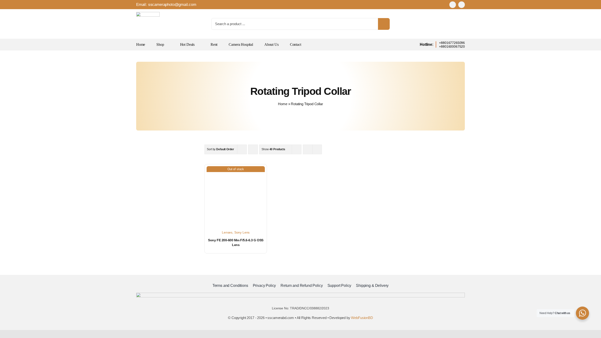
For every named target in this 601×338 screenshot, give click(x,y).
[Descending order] (253, 149)
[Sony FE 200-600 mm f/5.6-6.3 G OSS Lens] (236, 195)
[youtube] (461, 4)
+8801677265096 (452, 43)
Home (282, 104)
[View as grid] (307, 149)
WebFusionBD (362, 318)
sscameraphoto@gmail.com (172, 4)
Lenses (227, 232)
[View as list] (317, 149)
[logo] (148, 14)
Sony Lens (242, 232)
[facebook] (452, 4)
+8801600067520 (452, 46)
